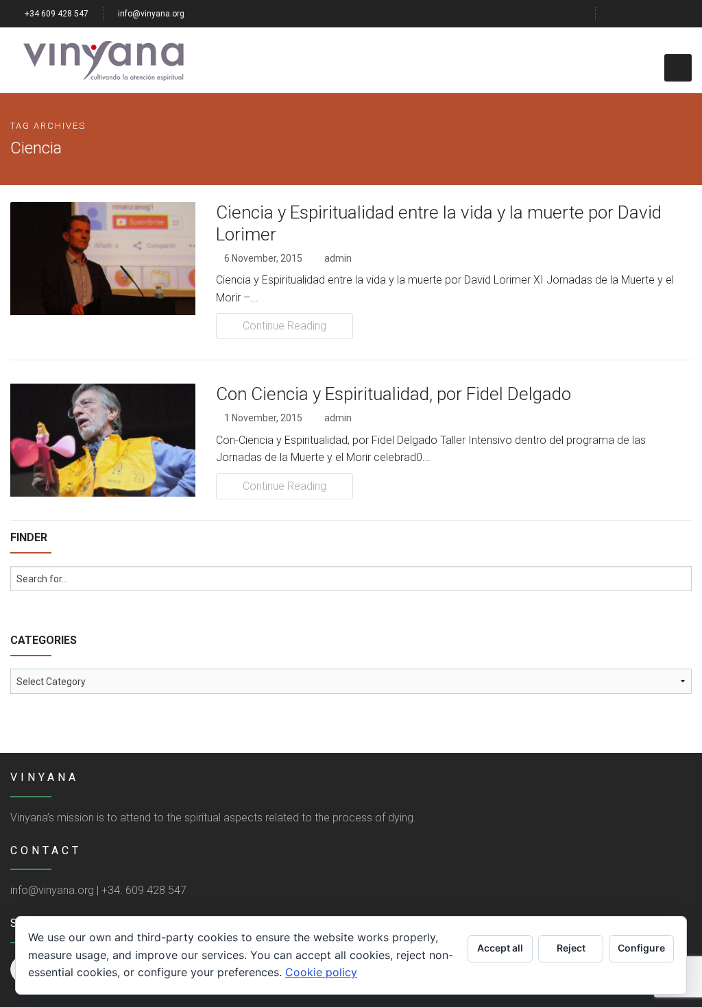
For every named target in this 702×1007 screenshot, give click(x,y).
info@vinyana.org (151, 13)
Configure (641, 948)
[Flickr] (652, 14)
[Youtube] (669, 14)
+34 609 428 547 (55, 13)
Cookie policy (321, 972)
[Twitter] (635, 14)
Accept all (500, 948)
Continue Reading (284, 325)
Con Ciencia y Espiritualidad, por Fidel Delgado (393, 394)
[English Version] (686, 14)
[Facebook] (618, 14)
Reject (571, 948)
